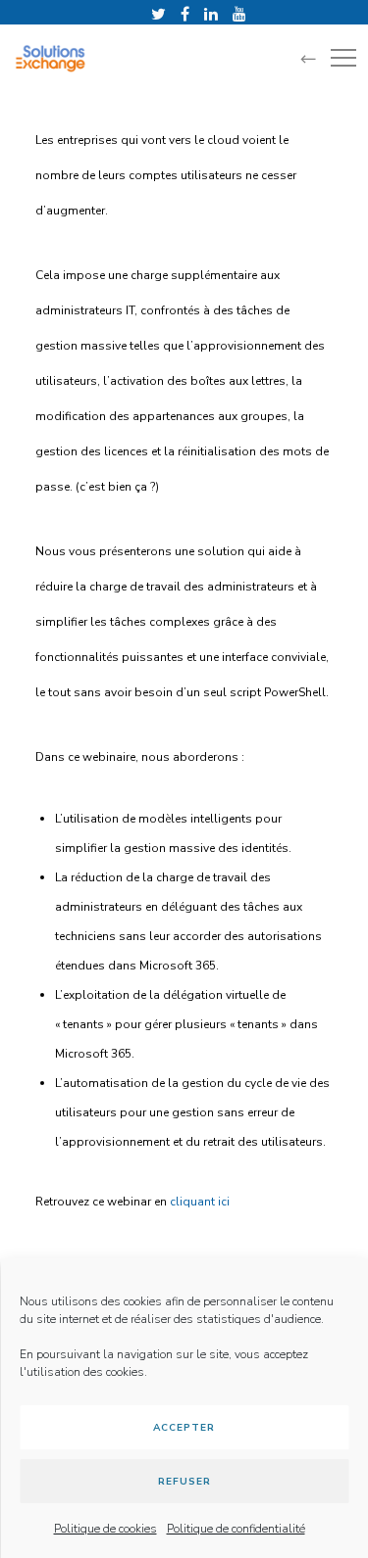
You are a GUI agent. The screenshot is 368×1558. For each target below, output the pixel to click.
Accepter (184, 1428)
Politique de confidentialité (236, 1528)
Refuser (184, 1481)
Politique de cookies (105, 1528)
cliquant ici (200, 1201)
